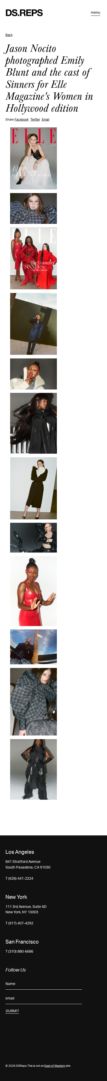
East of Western (54, 1065)
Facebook (22, 119)
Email (45, 119)
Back (8, 34)
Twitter (35, 119)
